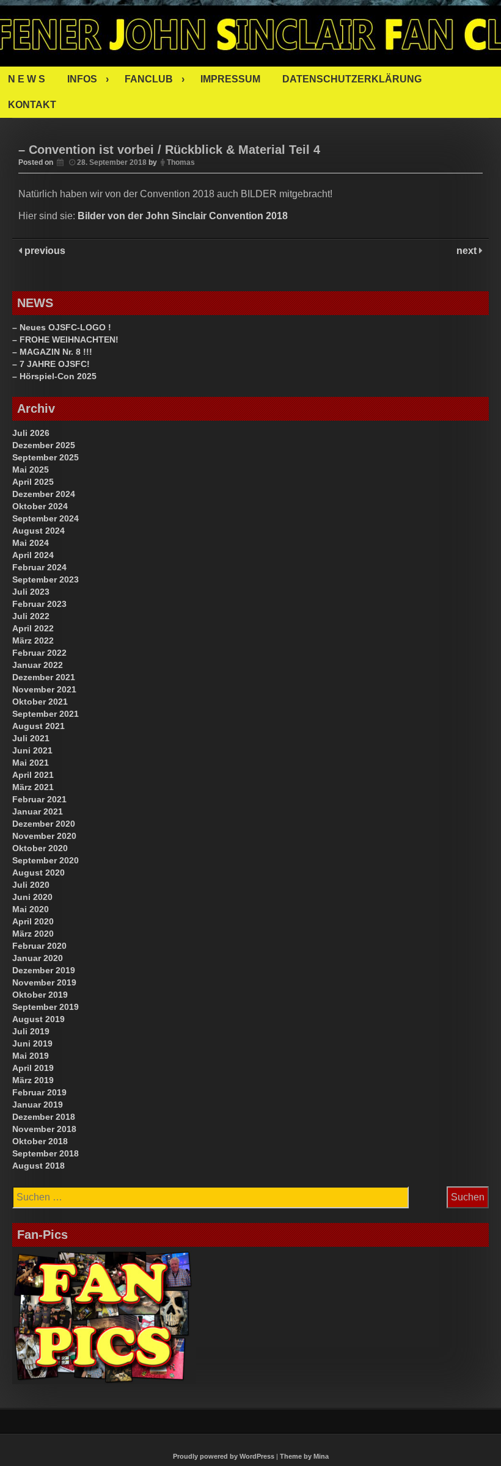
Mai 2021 (30, 762)
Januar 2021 (37, 811)
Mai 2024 (30, 543)
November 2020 (44, 836)
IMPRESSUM (230, 79)
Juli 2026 (30, 433)
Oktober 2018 (40, 1141)
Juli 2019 (30, 1031)
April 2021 (33, 775)
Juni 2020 (32, 897)
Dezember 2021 (43, 677)
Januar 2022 (37, 665)
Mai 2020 (30, 909)
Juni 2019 (32, 1043)
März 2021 (33, 787)
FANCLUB (149, 79)
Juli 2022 (30, 616)
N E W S (26, 79)
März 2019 (33, 1080)
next (467, 250)
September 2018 (45, 1153)
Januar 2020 (37, 958)
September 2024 (45, 518)
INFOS (82, 79)
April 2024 (33, 555)
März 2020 (33, 933)
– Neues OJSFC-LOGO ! (61, 327)
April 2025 (33, 482)
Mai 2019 (30, 1056)
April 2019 (33, 1068)
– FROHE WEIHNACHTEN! (65, 339)
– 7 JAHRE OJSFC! (51, 364)
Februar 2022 (39, 653)
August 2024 (38, 530)
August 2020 (38, 872)
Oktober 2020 (40, 848)
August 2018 (38, 1165)
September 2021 (45, 714)
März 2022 (33, 640)
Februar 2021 (39, 799)
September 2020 (45, 860)
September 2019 (45, 1007)
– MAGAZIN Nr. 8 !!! (52, 352)
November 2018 (44, 1129)
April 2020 (33, 921)
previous (43, 250)
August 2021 (38, 726)
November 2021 (44, 689)
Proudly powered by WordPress (223, 1456)
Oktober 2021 (40, 701)
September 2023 (45, 579)
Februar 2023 (39, 604)
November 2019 (44, 982)
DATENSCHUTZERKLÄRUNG (352, 79)
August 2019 (38, 1019)
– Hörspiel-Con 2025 (54, 376)
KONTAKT (32, 105)
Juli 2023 (30, 592)
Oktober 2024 (40, 506)
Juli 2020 (30, 885)
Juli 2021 (30, 738)
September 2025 (45, 457)
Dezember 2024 (43, 494)
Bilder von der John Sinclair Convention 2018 (183, 216)
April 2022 (33, 628)
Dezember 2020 (43, 824)
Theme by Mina (304, 1456)
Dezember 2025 (43, 445)
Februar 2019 (39, 1092)
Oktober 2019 (40, 995)
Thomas (181, 162)
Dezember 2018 (43, 1117)
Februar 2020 (39, 946)
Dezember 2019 (43, 970)
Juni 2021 (32, 750)
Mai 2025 (30, 469)
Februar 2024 (39, 567)
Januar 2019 (37, 1104)
